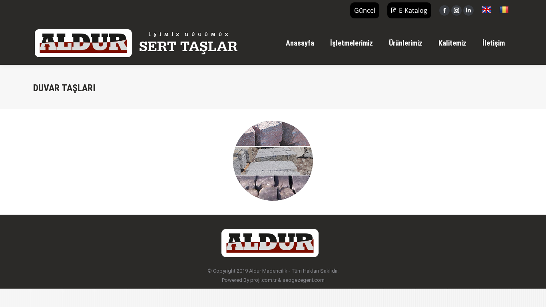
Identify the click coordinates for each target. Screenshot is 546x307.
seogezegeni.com (304, 280)
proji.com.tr (263, 280)
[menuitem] (300, 43)
